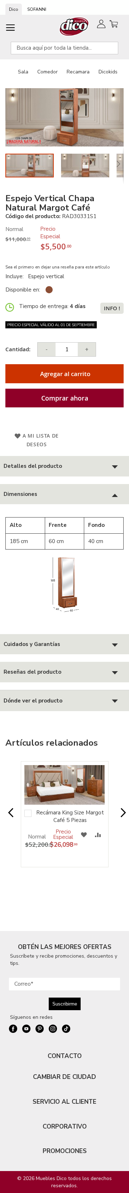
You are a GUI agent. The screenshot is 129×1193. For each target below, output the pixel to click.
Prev (8, 816)
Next (121, 816)
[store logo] (74, 26)
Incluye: (16, 276)
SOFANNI (36, 9)
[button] (88, 165)
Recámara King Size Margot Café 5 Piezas (70, 816)
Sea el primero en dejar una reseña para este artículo (57, 267)
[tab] (64, 466)
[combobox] (64, 48)
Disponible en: (22, 289)
